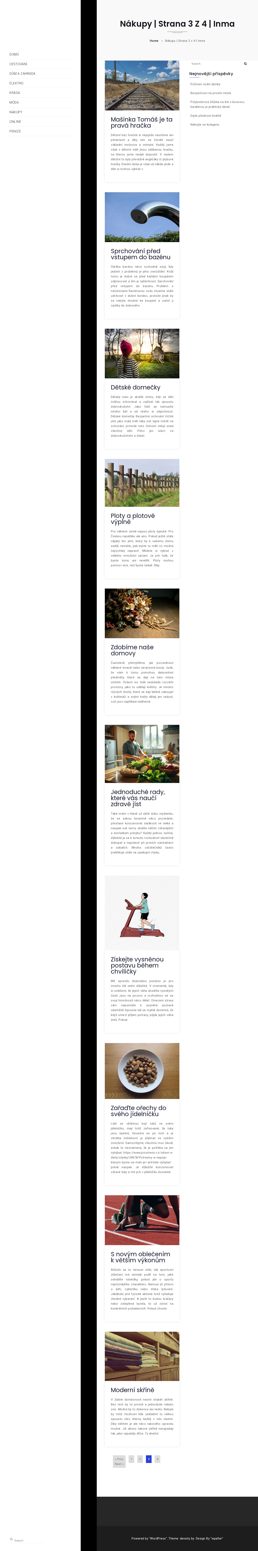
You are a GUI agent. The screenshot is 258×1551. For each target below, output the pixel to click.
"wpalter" (217, 1538)
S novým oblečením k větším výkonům (140, 1257)
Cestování (18, 64)
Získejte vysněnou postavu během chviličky (137, 965)
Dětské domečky (135, 387)
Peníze (15, 131)
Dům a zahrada (22, 74)
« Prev (119, 1459)
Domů (14, 54)
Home (154, 41)
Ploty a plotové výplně (133, 518)
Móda (14, 102)
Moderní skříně (132, 1390)
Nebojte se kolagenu (205, 124)
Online (15, 122)
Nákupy (15, 112)
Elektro (16, 83)
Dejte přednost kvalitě (205, 116)
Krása (14, 93)
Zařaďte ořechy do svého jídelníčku (138, 1111)
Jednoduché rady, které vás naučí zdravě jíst (138, 798)
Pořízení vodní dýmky (205, 84)
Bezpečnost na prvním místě (210, 93)
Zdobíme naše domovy (132, 650)
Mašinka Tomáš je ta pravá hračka (142, 122)
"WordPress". (158, 1538)
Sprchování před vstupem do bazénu (141, 254)
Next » (119, 1464)
